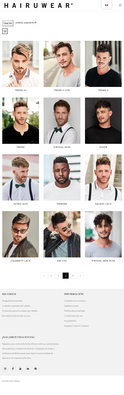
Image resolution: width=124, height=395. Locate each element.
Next (80, 276)
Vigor (103, 147)
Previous (44, 276)
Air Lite (62, 260)
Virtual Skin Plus (103, 260)
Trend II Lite (62, 90)
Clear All (8, 23)
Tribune (62, 204)
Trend (20, 147)
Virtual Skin (62, 147)
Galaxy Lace (103, 204)
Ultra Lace (20, 204)
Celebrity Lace (21, 260)
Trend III (20, 90)
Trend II (103, 90)
